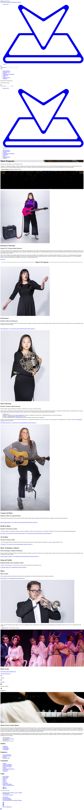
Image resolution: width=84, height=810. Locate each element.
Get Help (5, 780)
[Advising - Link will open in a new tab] (0, 675)
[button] (42, 1)
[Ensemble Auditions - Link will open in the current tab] (0, 684)
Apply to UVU (6, 4)
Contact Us (5, 771)
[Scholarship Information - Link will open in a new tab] (0, 688)
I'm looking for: (3, 67)
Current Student (6, 748)
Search (4, 781)
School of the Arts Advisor (21, 417)
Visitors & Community (7, 764)
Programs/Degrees (6, 71)
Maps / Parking (6, 776)
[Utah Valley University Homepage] (6, 2)
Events (5, 788)
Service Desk (5, 777)
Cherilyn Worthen (18, 415)
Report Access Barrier (7, 784)
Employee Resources (7, 755)
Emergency (5, 778)
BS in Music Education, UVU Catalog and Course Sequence (12, 422)
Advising (5, 73)
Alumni (4, 767)
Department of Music (17, 2)
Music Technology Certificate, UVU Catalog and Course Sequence (13, 556)
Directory (5, 756)
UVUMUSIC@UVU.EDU (8, 738)
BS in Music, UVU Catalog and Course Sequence (30, 533)
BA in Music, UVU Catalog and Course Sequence (10, 533)
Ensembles (5, 78)
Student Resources (6, 77)
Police (4, 779)
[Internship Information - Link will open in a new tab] (0, 680)
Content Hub (5, 75)
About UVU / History (7, 766)
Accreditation (5, 749)
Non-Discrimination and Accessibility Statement (12, 800)
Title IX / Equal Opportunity (8, 785)
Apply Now (2, 259)
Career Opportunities (7, 754)
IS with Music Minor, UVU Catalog (7, 567)
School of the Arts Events (5, 673)
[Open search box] (0, 66)
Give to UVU (5, 770)
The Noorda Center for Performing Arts (8, 671)
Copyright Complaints (7, 799)
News (5, 787)
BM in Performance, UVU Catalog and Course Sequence (11, 328)
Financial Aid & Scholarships (8, 74)
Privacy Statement (6, 798)
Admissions (5, 746)
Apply (4, 76)
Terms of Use (5, 796)
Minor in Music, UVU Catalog (6, 578)
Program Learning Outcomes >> (29, 328)
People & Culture (6, 758)
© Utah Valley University (8, 794)
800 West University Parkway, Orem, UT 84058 (12, 792)
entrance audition (11, 416)
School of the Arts (6, 70)
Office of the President (7, 765)
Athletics (4, 763)
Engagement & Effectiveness (8, 768)
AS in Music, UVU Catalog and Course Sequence (10, 544)
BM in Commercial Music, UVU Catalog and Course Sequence (12, 522)
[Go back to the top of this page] (1, 808)
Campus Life (5, 747)
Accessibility (5, 783)
